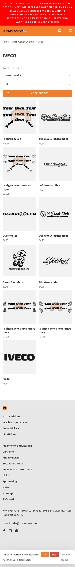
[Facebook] (4, 531)
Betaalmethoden (13, 463)
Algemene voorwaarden (17, 445)
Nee (54, 554)
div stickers (9, 434)
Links (6, 475)
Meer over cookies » (65, 557)
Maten (6, 487)
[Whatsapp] (16, 531)
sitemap (8, 493)
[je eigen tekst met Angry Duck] (19, 307)
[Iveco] (19, 357)
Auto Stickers (11, 428)
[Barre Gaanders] (19, 261)
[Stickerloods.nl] (5, 408)
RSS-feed (8, 499)
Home (6, 41)
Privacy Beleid (11, 457)
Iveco (40, 41)
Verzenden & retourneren (18, 469)
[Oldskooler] (19, 214)
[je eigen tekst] (19, 117)
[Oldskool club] (55, 261)
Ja (44, 554)
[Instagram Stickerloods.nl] (10, 531)
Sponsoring (10, 481)
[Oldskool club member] (55, 117)
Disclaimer (9, 451)
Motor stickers (11, 416)
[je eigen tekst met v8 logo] (19, 164)
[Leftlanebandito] (55, 164)
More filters (40, 93)
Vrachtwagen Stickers (23, 41)
